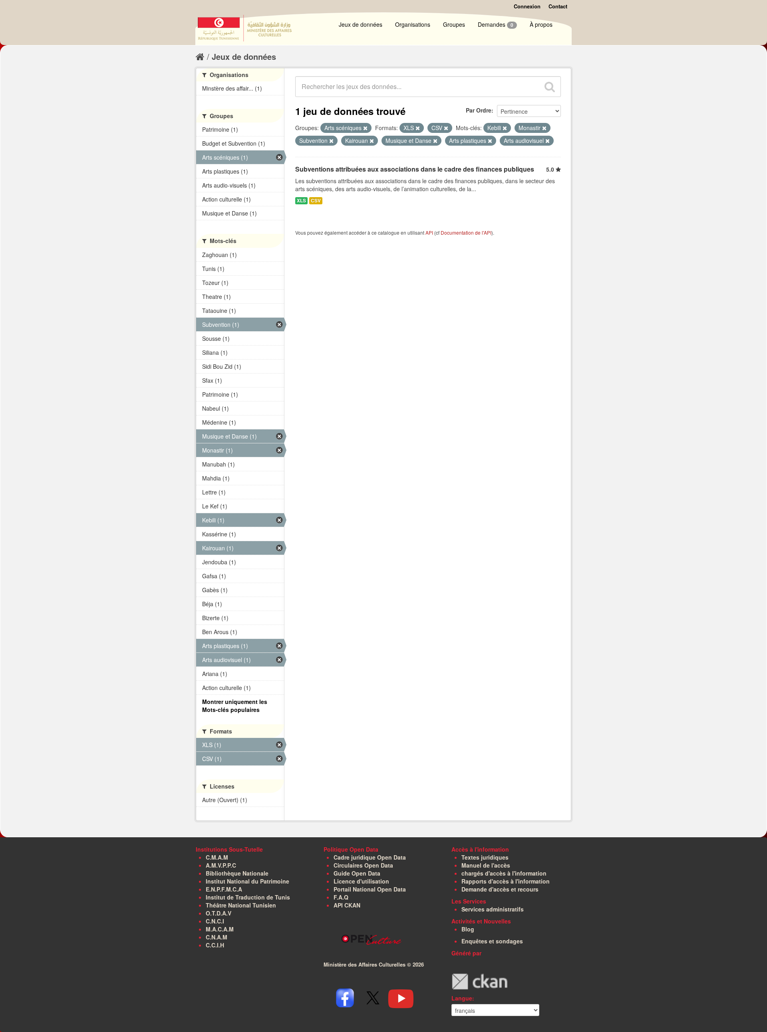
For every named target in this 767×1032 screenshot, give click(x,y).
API (429, 232)
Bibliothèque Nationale (237, 873)
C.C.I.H (215, 945)
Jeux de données (360, 24)
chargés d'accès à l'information (503, 873)
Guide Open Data (357, 873)
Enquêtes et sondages (492, 941)
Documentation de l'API (466, 232)
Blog (467, 929)
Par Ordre (478, 110)
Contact (557, 6)
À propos (541, 24)
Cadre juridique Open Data (370, 857)
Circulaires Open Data (363, 865)
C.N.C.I (215, 921)
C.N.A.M (216, 937)
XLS (301, 200)
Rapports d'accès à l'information (505, 881)
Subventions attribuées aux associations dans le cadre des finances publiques (414, 169)
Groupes (454, 24)
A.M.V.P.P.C (221, 865)
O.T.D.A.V (218, 913)
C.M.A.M (217, 857)
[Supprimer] (365, 128)
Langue (461, 998)
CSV (316, 200)
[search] (549, 87)
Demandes (495, 24)
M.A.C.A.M (220, 929)
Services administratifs (492, 909)
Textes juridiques (485, 857)
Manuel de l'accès (485, 865)
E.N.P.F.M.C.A (224, 889)
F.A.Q (341, 897)
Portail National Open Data (370, 889)
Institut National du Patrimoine (247, 881)
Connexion (527, 6)
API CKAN (347, 905)
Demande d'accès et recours (499, 889)
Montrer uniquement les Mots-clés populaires (234, 706)
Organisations (412, 24)
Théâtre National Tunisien (241, 905)
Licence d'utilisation (361, 881)
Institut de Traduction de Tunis (248, 897)
